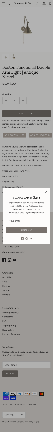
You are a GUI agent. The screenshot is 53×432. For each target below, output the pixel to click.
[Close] (46, 191)
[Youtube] (31, 238)
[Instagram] (26, 238)
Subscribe (26, 230)
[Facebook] (22, 238)
